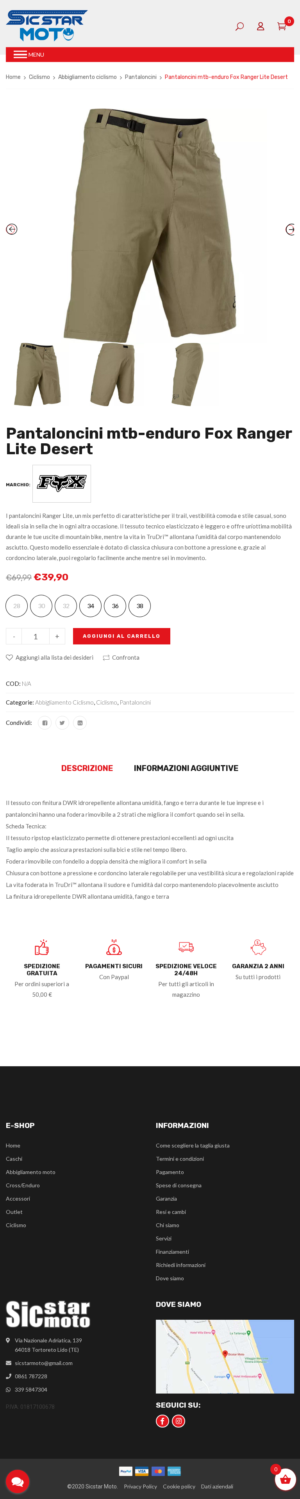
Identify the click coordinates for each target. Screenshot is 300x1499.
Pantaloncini (141, 77)
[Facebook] (45, 723)
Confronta (125, 657)
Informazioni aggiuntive (186, 768)
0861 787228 (31, 1376)
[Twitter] (62, 723)
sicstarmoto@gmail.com (44, 1363)
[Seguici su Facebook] (162, 1421)
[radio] (90, 606)
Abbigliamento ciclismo (87, 77)
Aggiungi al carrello (122, 636)
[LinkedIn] (80, 723)
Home (13, 77)
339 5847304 (31, 1389)
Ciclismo (39, 77)
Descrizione (87, 768)
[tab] (87, 768)
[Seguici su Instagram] (178, 1421)
